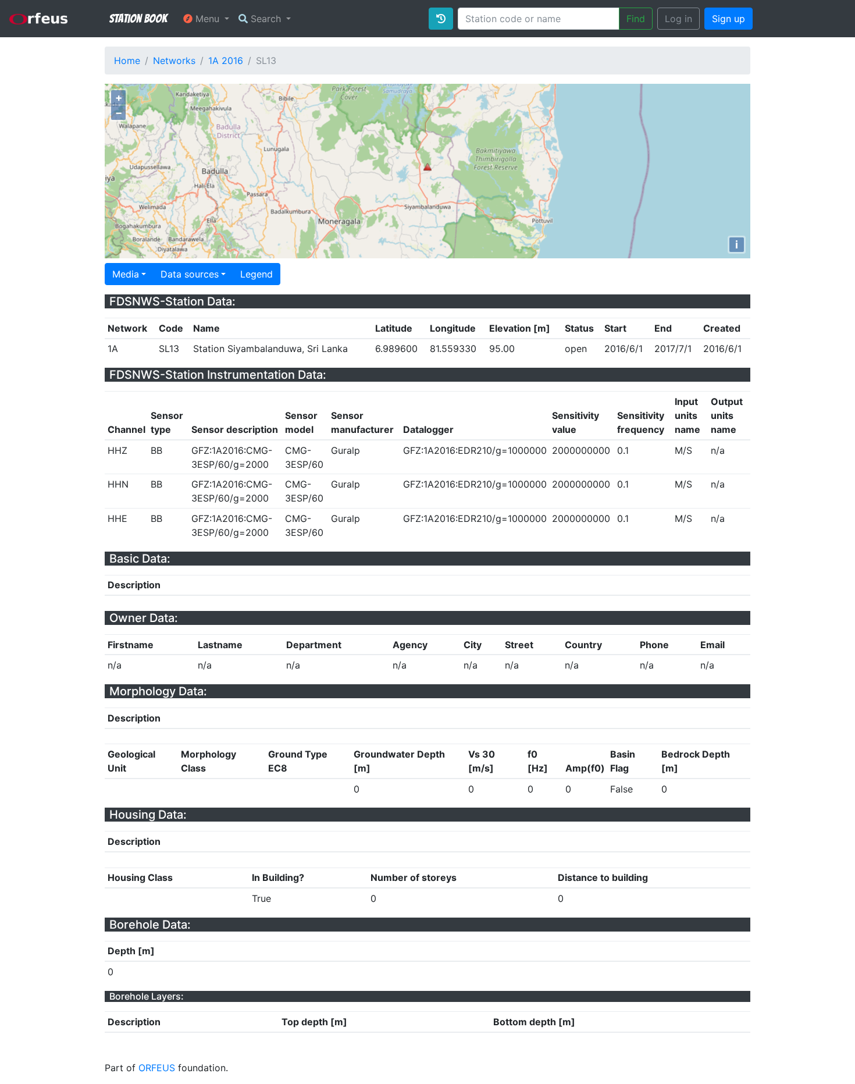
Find (635, 18)
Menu (207, 18)
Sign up (728, 18)
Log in (678, 18)
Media (125, 274)
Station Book (138, 18)
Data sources (190, 274)
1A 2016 (225, 60)
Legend (256, 274)
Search (266, 18)
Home (127, 60)
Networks (174, 60)
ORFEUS (156, 1068)
